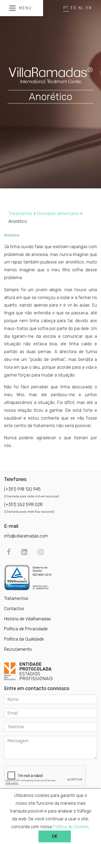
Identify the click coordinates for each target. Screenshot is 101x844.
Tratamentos (20, 213)
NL (81, 8)
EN (89, 8)
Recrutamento (18, 649)
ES (74, 8)
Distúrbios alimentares (58, 213)
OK (54, 836)
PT (66, 8)
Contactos (14, 608)
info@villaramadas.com (26, 536)
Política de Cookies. (71, 826)
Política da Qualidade (24, 639)
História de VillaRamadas (27, 618)
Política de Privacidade (26, 628)
